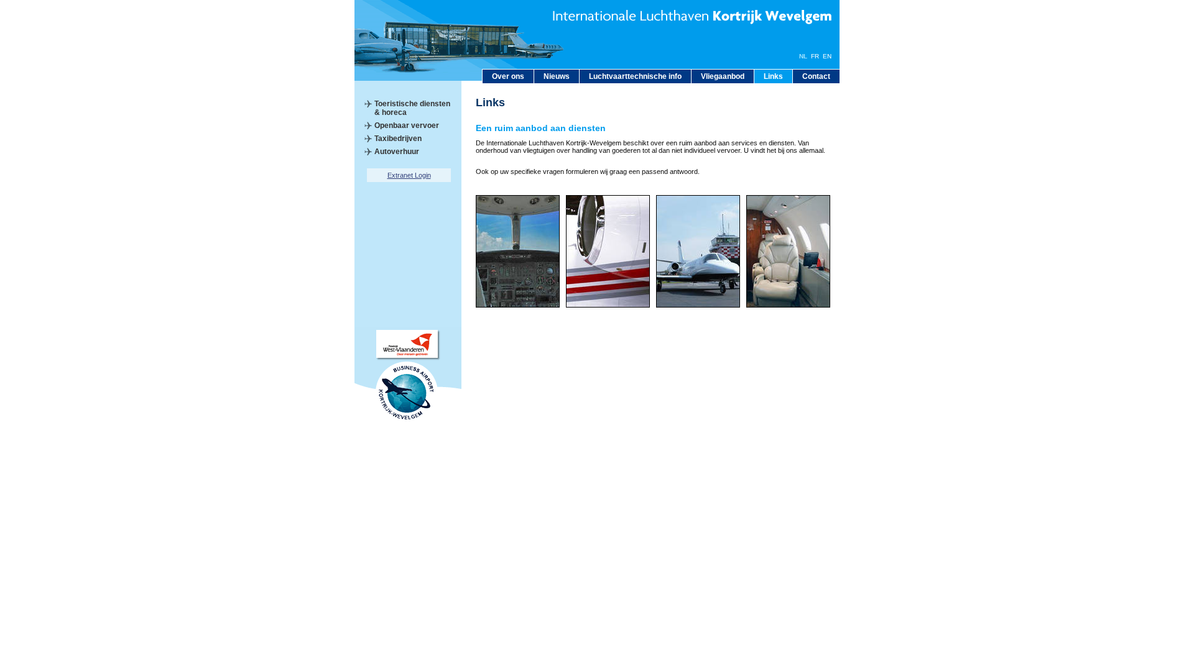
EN (827, 56)
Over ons (508, 76)
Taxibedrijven (398, 138)
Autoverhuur (396, 151)
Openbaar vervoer (406, 125)
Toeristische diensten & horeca (412, 108)
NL (803, 56)
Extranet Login (409, 175)
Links (773, 76)
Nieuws (557, 76)
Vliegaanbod (722, 76)
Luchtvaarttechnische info (635, 76)
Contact (816, 76)
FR (815, 56)
